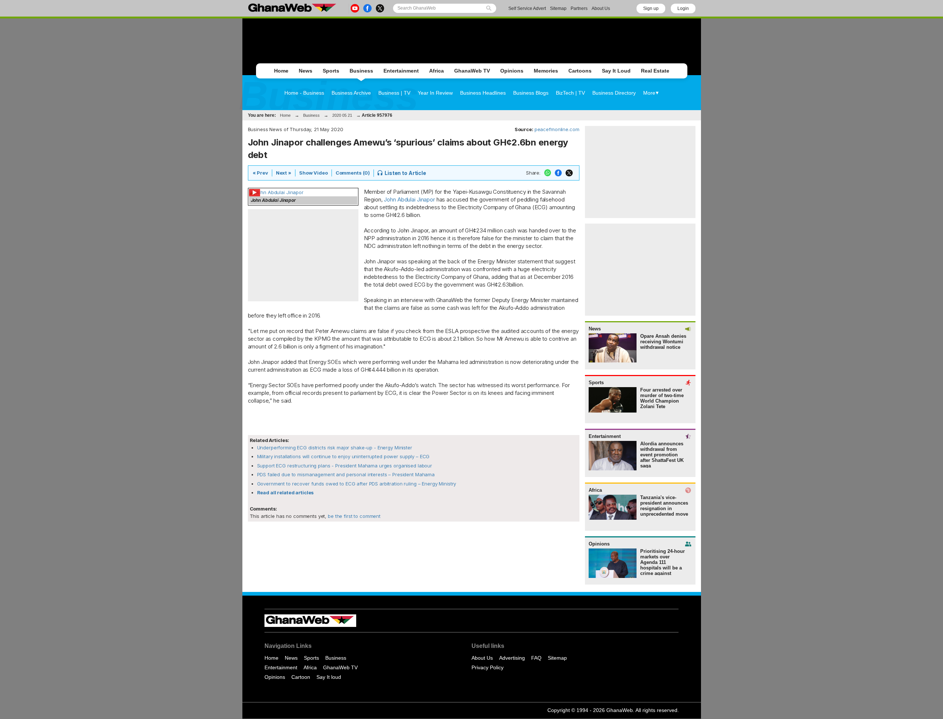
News (305, 71)
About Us (601, 8)
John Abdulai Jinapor (409, 199)
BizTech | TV (570, 93)
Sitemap (558, 8)
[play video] (276, 192)
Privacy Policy (488, 667)
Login (683, 8)
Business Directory (614, 93)
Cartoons (580, 71)
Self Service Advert (527, 8)
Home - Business (304, 93)
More (649, 93)
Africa (436, 71)
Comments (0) (353, 173)
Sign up (651, 8)
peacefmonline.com (556, 129)
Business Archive (351, 93)
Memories (546, 71)
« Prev (260, 173)
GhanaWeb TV (472, 71)
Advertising (512, 658)
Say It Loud (616, 71)
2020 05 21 (342, 115)
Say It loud (328, 677)
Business (361, 71)
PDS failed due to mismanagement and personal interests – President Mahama (346, 474)
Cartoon (300, 677)
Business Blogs (530, 93)
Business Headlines (483, 93)
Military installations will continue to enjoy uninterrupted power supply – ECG (343, 456)
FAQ (536, 658)
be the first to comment (353, 516)
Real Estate (655, 71)
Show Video (313, 173)
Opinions (511, 71)
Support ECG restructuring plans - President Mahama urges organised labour (344, 466)
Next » (283, 173)
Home (281, 71)
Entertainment (401, 71)
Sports (331, 71)
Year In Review (435, 93)
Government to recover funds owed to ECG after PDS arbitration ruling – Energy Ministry (356, 484)
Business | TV (394, 93)
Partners (579, 8)
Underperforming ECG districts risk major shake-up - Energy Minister (334, 447)
